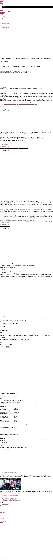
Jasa (2, 5)
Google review (2, 518)
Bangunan (4, 6)
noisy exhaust (16, 495)
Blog (2, 8)
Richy (8, 26)
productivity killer (51, 221)
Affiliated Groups (14, 402)
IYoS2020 (12, 443)
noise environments (31, 221)
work (31, 104)
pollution (25, 104)
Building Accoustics (6, 23)
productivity (47, 221)
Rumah (2, 4)
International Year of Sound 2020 (6, 344)
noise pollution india (6, 144)
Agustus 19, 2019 (8, 150)
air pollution (7, 104)
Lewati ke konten (2, 0)
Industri (4, 7)
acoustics (5, 104)
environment (10, 104)
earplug (10, 221)
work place (33, 104)
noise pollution (35, 221)
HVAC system (20, 104)
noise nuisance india (12, 495)
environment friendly (14, 104)
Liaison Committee (4, 400)
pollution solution (28, 104)
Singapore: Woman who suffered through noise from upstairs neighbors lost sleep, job (11, 500)
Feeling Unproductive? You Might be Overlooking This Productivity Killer (14, 148)
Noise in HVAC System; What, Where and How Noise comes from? (12, 24)
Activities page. (7, 396)
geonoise (8, 109)
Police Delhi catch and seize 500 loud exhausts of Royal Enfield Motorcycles (14, 447)
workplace (36, 104)
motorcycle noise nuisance (7, 495)
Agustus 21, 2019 (8, 110)
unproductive (3, 222)
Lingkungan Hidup (5, 17)
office (23, 104)
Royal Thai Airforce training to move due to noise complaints (9, 499)
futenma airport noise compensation (23, 221)
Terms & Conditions (2, 512)
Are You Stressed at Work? (5, 226)
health (17, 104)
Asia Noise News (2, 23)
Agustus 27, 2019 (8, 27)
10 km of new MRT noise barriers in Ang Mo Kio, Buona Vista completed (10, 498)
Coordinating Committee (4, 399)
